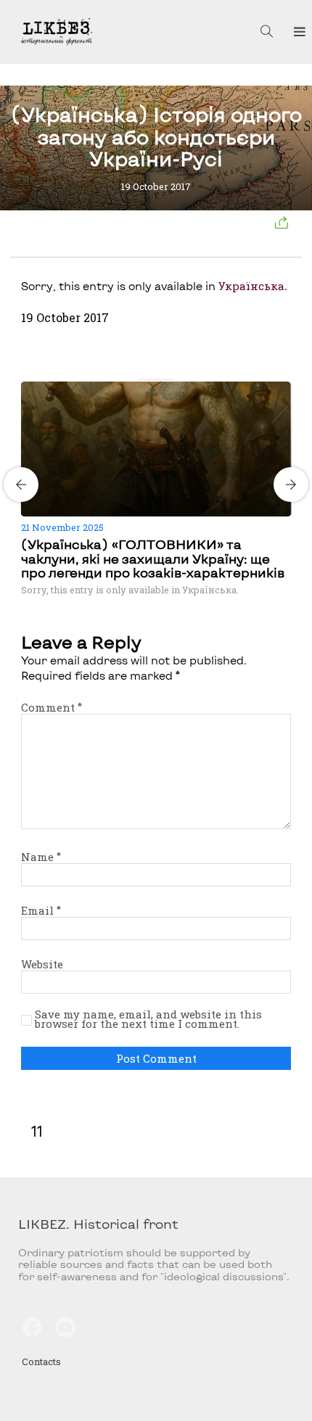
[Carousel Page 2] (151, 379)
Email (41, 910)
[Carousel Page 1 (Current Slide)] (143, 379)
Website (42, 964)
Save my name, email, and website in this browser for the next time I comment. (148, 1019)
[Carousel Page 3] (160, 379)
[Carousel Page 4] (169, 379)
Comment (51, 707)
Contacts (41, 1361)
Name (41, 856)
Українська (251, 286)
